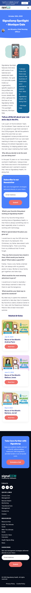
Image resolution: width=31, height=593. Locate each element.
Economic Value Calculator (7, 530)
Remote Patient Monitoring (6, 496)
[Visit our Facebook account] (7, 481)
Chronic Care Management (6, 491)
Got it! (24, 3)
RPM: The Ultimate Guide (7, 525)
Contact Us (5, 505)
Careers (4, 508)
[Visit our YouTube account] (11, 481)
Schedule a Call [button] (15, 456)
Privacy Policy (10, 578)
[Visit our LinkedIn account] (3, 481)
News (3, 537)
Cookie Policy (20, 578)
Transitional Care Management (7, 501)
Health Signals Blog (8, 534)
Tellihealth (11, 1)
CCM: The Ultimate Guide (8, 520)
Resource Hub (6, 516)
